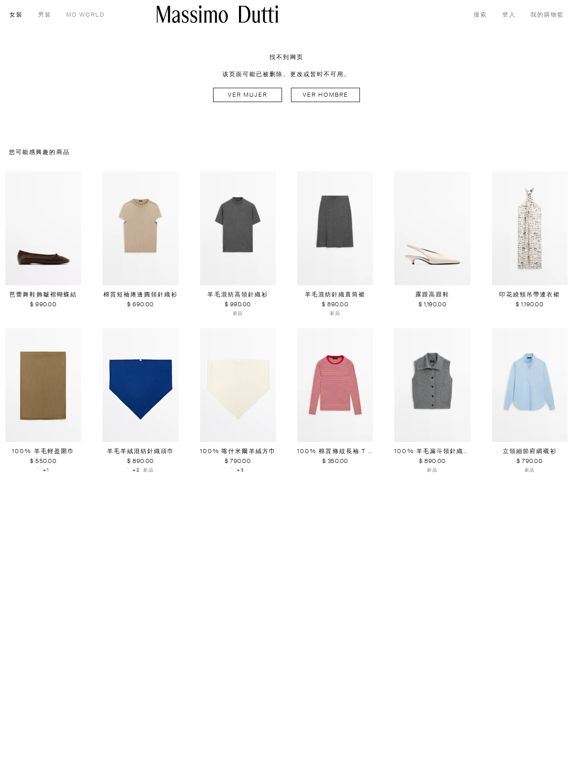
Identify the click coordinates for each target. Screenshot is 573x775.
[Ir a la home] (217, 14)
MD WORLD (85, 15)
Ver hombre (326, 95)
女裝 (16, 15)
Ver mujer (248, 95)
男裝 (44, 15)
